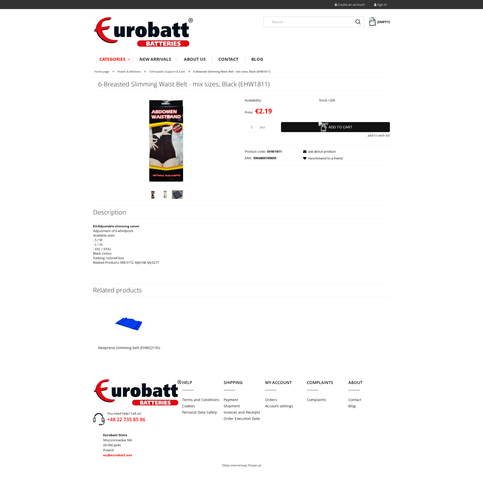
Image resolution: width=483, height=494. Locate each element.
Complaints (316, 399)
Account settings (279, 406)
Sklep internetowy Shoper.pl (241, 465)
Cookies (188, 406)
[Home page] (143, 32)
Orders (271, 399)
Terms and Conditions (200, 399)
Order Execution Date (242, 418)
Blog (352, 406)
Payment (231, 399)
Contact (354, 399)
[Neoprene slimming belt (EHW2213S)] (128, 323)
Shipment (232, 406)
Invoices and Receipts (242, 412)
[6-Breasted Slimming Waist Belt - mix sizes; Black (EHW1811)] (152, 194)
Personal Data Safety (199, 412)
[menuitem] (113, 59)
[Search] (358, 22)
